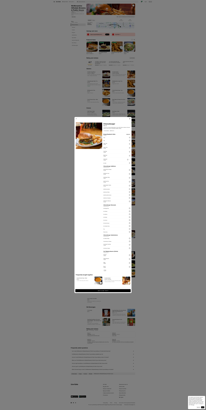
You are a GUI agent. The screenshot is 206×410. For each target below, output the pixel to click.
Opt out (198, 407)
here (193, 404)
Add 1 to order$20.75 (103, 290)
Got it (203, 407)
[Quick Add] (101, 283)
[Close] (76, 118)
